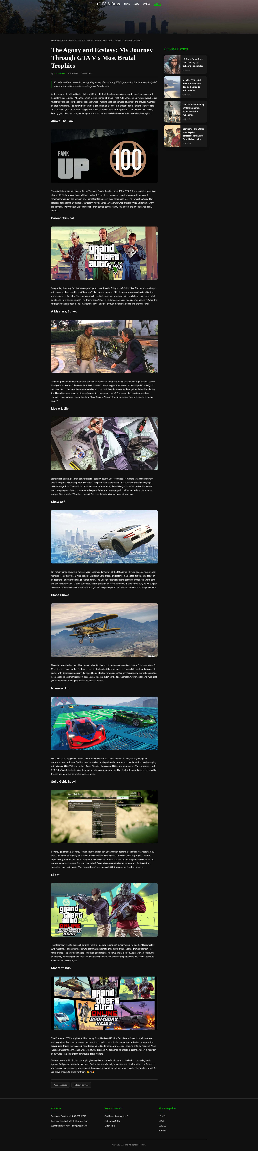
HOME (127, 4)
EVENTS (157, 4)
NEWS (136, 4)
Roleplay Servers (81, 1085)
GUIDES (146, 4)
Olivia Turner (59, 73)
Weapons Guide (60, 1085)
